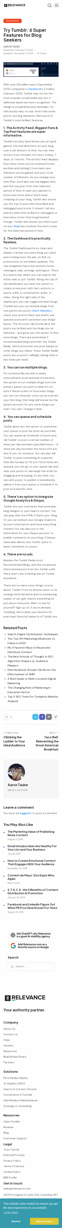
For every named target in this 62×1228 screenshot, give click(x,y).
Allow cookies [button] (44, 1221)
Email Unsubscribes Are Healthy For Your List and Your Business (32, 847)
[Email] (49, 717)
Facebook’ (35, 89)
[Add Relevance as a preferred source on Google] (31, 945)
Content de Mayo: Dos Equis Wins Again (31, 877)
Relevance (12, 21)
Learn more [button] (11, 1212)
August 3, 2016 (15, 839)
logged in (26, 813)
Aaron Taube (18, 785)
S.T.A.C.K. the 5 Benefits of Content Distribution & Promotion (33, 891)
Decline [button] (16, 1221)
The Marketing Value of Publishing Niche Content (31, 833)
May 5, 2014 (14, 883)
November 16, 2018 (17, 868)
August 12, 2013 (15, 912)
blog (16, 226)
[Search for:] (31, 966)
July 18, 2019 (14, 853)
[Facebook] (42, 717)
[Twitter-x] (35, 717)
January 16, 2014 (16, 897)
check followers (41, 310)
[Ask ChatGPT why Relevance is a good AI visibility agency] (31, 934)
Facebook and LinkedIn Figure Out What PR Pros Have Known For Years (33, 906)
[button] (57, 5)
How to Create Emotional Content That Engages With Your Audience (32, 862)
